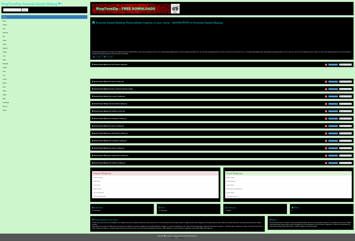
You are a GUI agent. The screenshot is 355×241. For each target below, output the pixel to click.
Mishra (5, 83)
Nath (4, 98)
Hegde (5, 67)
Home (4, 17)
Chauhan (5, 32)
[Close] (326, 65)
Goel (4, 71)
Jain (4, 75)
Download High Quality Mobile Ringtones (185, 236)
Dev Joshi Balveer (98, 192)
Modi (4, 87)
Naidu (4, 60)
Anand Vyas (96, 185)
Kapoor (5, 25)
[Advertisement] (147, 38)
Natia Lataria (230, 192)
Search (25, 10)
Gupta (4, 95)
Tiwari (4, 44)
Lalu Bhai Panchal (232, 196)
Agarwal (5, 48)
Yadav (4, 40)
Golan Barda (230, 185)
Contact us (181, 238)
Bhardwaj (5, 64)
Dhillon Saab (230, 177)
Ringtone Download (346, 64)
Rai (4, 36)
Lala (4, 56)
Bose (4, 21)
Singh (4, 91)
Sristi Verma (96, 181)
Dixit (4, 29)
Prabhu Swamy (231, 181)
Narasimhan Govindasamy (234, 189)
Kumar (5, 79)
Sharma (5, 106)
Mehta (4, 110)
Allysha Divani (97, 189)
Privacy (173, 238)
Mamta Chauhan (98, 177)
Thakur (5, 52)
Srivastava (6, 102)
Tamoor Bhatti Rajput (99, 196)
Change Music (334, 64)
